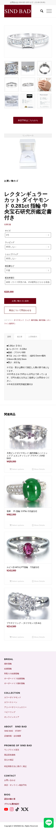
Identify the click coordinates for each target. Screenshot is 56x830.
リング (27, 320)
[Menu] (47, 11)
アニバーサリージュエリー (15, 707)
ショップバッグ (11, 254)
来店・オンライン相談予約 (15, 785)
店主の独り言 (9, 799)
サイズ (8, 231)
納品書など (9, 266)
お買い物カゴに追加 (20, 301)
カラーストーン (10, 702)
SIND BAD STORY (12, 731)
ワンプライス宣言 (11, 750)
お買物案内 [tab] (32, 337)
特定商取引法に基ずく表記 (15, 766)
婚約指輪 (34, 320)
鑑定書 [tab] (19, 337)
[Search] (40, 11)
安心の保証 (9, 760)
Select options (18, 469)
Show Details (39, 469)
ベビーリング (9, 712)
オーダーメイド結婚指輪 (14, 678)
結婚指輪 (9, 669)
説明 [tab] (9, 337)
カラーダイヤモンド (12, 697)
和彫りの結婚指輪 (11, 673)
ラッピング (9, 242)
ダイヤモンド (19, 320)
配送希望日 (9, 278)
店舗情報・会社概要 (12, 736)
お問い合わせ (9, 780)
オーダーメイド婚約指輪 (14, 683)
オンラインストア (11, 717)
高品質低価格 (9, 755)
